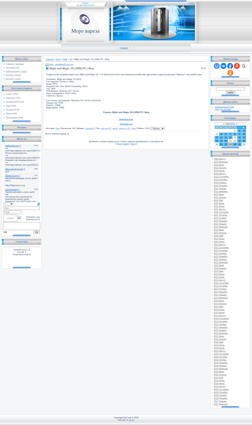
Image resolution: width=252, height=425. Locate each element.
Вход (133, 144)
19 (221, 141)
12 (221, 137)
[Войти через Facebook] (230, 66)
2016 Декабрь (220, 398)
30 (239, 144)
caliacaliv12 (89, 128)
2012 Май (218, 236)
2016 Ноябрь (220, 395)
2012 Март (219, 230)
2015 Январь (220, 330)
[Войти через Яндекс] (237, 66)
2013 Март (219, 265)
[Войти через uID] (217, 66)
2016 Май (218, 377)
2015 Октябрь (221, 357)
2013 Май (218, 271)
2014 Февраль (221, 298)
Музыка (10, 109)
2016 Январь (220, 366)
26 (221, 144)
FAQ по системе (223, 109)
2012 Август (220, 244)
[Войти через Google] (244, 66)
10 (244, 134)
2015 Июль (219, 348)
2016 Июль (219, 383)
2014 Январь (220, 295)
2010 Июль (219, 171)
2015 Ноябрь (220, 360)
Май (65, 59)
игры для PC (106, 128)
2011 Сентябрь (221, 212)
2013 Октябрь (221, 286)
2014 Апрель (220, 304)
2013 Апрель (220, 268)
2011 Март (219, 194)
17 (244, 137)
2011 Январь (220, 188)
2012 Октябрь (221, 250)
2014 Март (219, 301)
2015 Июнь (219, 345)
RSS (191, 3)
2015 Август (220, 351)
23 (239, 141)
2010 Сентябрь (221, 176)
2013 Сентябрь (221, 283)
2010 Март (219, 165)
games (115, 128)
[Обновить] (38, 203)
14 (230, 137)
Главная (124, 48)
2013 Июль (219, 277)
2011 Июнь (219, 203)
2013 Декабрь (220, 292)
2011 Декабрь (220, 221)
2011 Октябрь (220, 215)
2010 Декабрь (220, 185)
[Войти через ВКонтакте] (223, 66)
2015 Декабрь (220, 363)
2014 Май (218, 306)
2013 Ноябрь (220, 289)
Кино (8, 105)
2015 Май (218, 342)
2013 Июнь (219, 274)
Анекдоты (11, 98)
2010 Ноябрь (220, 182)
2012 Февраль (221, 227)
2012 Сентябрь (221, 247)
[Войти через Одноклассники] (230, 73)
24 (244, 141)
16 (239, 137)
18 (217, 141)
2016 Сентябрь (221, 389)
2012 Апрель (220, 233)
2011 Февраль (221, 191)
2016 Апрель (220, 374)
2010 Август (220, 174)
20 (226, 141)
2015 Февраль (221, 333)
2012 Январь (220, 224)
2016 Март (219, 371)
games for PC (125, 128)
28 (70, 59)
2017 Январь (220, 401)
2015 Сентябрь (221, 354)
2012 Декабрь (220, 256)
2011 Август (220, 209)
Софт (8, 94)
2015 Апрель (220, 339)
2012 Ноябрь (220, 253)
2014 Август (220, 315)
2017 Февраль (221, 404)
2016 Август (220, 386)
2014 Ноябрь (220, 324)
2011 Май (218, 200)
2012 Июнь (219, 239)
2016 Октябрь (221, 392)
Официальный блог (224, 107)
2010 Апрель (220, 168)
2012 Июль (219, 241)
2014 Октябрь (221, 321)
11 (217, 137)
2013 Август (220, 280)
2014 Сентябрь (221, 318)
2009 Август (220, 159)
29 (235, 144)
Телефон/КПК (12, 101)
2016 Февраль (221, 368)
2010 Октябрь (221, 179)
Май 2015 (230, 124)
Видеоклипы (12, 117)
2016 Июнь (219, 380)
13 (226, 137)
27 (226, 144)
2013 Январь (220, 259)
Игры (8, 113)
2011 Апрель (220, 197)
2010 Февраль (221, 162)
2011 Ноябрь (220, 218)
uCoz (131, 420)
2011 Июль (219, 206)
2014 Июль (219, 312)
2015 (58, 59)
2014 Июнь (219, 309)
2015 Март (219, 336)
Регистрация (122, 144)
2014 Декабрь (220, 327)
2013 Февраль (221, 262)
